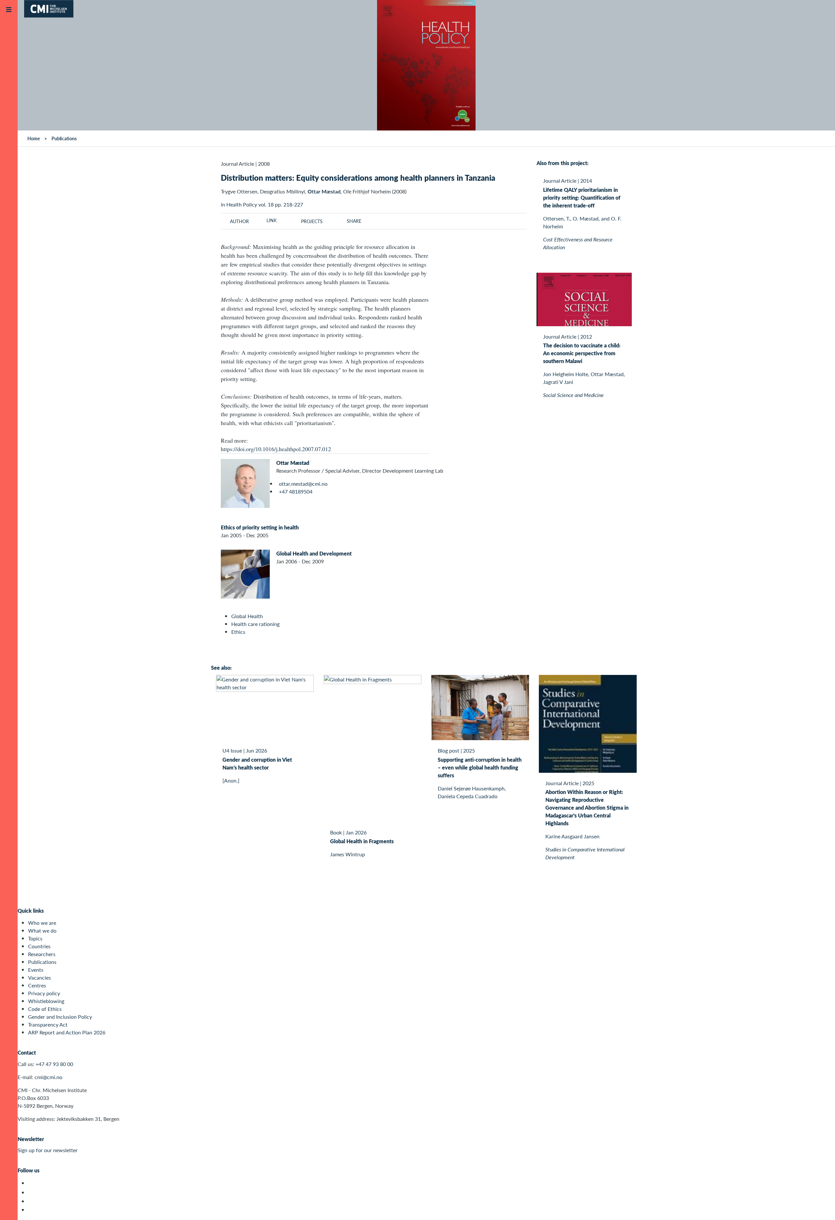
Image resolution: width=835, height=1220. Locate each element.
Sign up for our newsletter (48, 1150)
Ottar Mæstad (292, 462)
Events (35, 969)
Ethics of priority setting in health (260, 527)
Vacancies (39, 977)
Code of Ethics (45, 1009)
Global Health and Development (314, 553)
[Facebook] (32, 1192)
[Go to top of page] (820, 1206)
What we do (42, 930)
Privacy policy (44, 993)
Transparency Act (48, 1024)
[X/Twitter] (32, 1183)
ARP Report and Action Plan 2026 (66, 1032)
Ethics (238, 631)
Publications (42, 962)
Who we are (42, 922)
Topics (35, 938)
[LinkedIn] (32, 1209)
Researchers (41, 954)
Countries (39, 946)
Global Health (247, 616)
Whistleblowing (46, 1001)
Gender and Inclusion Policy (60, 1016)
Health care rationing (255, 624)
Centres (37, 985)
